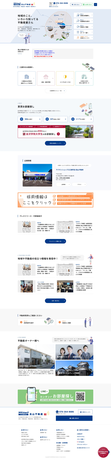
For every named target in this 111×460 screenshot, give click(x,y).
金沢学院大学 (67, 32)
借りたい (25, 430)
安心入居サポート (84, 82)
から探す (28, 119)
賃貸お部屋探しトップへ (55, 143)
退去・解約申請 (45, 82)
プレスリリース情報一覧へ (55, 241)
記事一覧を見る (55, 300)
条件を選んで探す (25, 436)
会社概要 (58, 449)
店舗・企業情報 (63, 443)
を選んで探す (55, 119)
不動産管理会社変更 (60, 438)
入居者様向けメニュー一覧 (55, 90)
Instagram (81, 442)
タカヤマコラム (80, 436)
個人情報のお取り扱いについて (83, 447)
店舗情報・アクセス (60, 445)
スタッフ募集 (80, 439)
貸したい (60, 430)
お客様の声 (79, 434)
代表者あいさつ (59, 447)
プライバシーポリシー (82, 444)
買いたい (44, 430)
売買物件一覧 (43, 432)
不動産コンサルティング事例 (68, 373)
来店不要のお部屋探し (26, 443)
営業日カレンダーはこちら (53, 6)
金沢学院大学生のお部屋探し (27, 439)
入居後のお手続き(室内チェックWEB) (26, 82)
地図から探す (24, 432)
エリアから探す (24, 434)
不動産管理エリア (60, 432)
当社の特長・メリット (28, 366)
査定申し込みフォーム (45, 439)
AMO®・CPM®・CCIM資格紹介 (63, 451)
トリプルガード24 (65, 82)
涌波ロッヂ (23, 445)
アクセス (79, 184)
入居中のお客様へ (84, 430)
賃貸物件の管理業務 (60, 434)
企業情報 (63, 184)
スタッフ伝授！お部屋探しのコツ (28, 441)
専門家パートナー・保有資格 (68, 357)
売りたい (44, 437)
